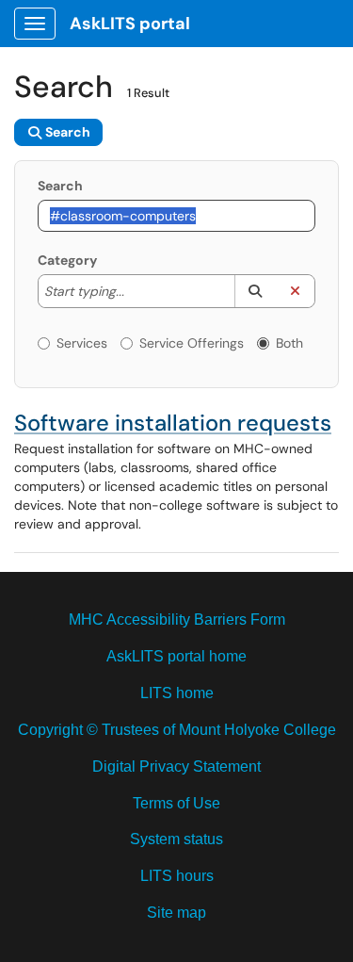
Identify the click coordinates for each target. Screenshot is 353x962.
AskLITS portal (130, 23)
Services (81, 342)
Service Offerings (191, 342)
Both (289, 342)
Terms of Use (176, 803)
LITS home (177, 693)
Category (67, 260)
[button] (254, 291)
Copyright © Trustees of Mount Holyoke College (177, 730)
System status (176, 839)
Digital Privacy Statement (176, 766)
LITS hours (177, 876)
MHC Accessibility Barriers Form (177, 619)
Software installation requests (172, 422)
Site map (176, 913)
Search (60, 185)
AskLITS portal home (176, 656)
